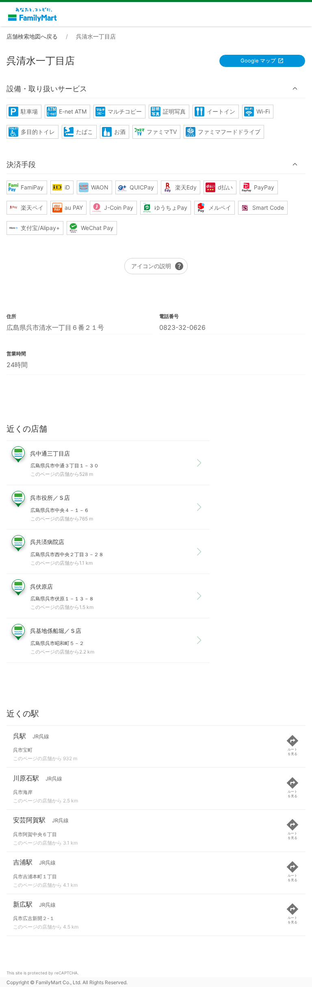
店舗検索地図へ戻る (32, 36)
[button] (156, 89)
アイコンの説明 (157, 266)
